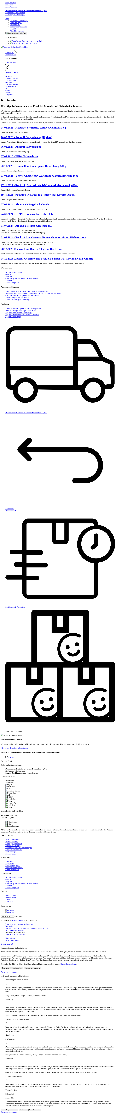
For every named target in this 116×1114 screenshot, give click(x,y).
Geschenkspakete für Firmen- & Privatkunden (21, 278)
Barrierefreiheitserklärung (14, 930)
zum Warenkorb (11, 7)
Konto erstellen (10, 62)
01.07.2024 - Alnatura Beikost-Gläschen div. (26, 225)
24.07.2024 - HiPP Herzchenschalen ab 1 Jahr (27, 214)
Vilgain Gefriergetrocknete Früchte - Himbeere (22, 315)
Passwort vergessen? (12, 866)
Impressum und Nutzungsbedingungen (19, 924)
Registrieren (9, 864)
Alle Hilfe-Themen (17, 31)
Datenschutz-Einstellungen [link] (15, 932)
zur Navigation (10, 3)
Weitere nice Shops (12, 940)
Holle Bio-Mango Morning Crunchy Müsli (20, 311)
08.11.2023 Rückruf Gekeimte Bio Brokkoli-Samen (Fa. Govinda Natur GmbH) (47, 258)
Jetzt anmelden (10, 55)
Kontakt (13, 29)
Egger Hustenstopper (13, 317)
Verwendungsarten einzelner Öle (17, 298)
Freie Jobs (9, 901)
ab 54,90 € (26, 11)
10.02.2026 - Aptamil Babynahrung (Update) (26, 137)
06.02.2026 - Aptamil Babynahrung (21, 146)
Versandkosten (15, 25)
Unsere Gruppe (10, 897)
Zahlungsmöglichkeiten (18, 27)
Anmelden (9, 862)
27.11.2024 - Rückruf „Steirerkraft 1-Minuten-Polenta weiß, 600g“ (39, 185)
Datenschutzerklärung (68, 964)
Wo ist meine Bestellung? (19, 21)
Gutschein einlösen (12, 870)
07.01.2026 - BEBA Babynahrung (20, 156)
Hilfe (7, 19)
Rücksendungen (16, 23)
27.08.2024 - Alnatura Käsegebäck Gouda (25, 204)
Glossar (8, 274)
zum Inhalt (9, 5)
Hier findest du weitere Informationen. (14, 748)
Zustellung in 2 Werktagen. (15, 15)
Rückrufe (8, 281)
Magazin (8, 276)
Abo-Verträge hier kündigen (15, 934)
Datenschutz (9, 926)
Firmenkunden (10, 854)
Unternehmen (10, 938)
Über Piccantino (11, 895)
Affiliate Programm (12, 283)
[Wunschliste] (7, 66)
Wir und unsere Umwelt (14, 272)
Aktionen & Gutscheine (13, 850)
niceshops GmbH (17, 920)
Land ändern (18, 916)
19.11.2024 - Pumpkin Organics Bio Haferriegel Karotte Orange (38, 194)
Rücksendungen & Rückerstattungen (18, 848)
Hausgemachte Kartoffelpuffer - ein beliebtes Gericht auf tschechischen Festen (33, 293)
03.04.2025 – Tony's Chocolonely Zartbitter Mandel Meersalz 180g (39, 175)
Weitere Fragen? (11, 852)
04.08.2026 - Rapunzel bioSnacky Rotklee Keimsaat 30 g (33, 127)
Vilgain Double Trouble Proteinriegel (18, 313)
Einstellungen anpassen (32, 968)
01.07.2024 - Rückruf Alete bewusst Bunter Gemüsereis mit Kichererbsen (43, 237)
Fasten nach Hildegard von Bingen (17, 300)
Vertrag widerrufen (7, 944)
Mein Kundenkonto (12, 840)
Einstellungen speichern (9, 1110)
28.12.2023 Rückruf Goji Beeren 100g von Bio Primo (31, 249)
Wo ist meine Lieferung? (14, 868)
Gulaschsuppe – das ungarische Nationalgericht (22, 295)
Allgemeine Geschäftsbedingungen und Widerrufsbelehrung (26, 928)
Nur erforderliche (16, 968)
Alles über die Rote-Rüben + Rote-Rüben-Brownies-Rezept (26, 291)
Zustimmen (5, 968)
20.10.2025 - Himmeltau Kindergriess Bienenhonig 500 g (33, 166)
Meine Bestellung (11, 842)
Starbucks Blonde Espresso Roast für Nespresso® (23, 308)
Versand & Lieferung (13, 846)
